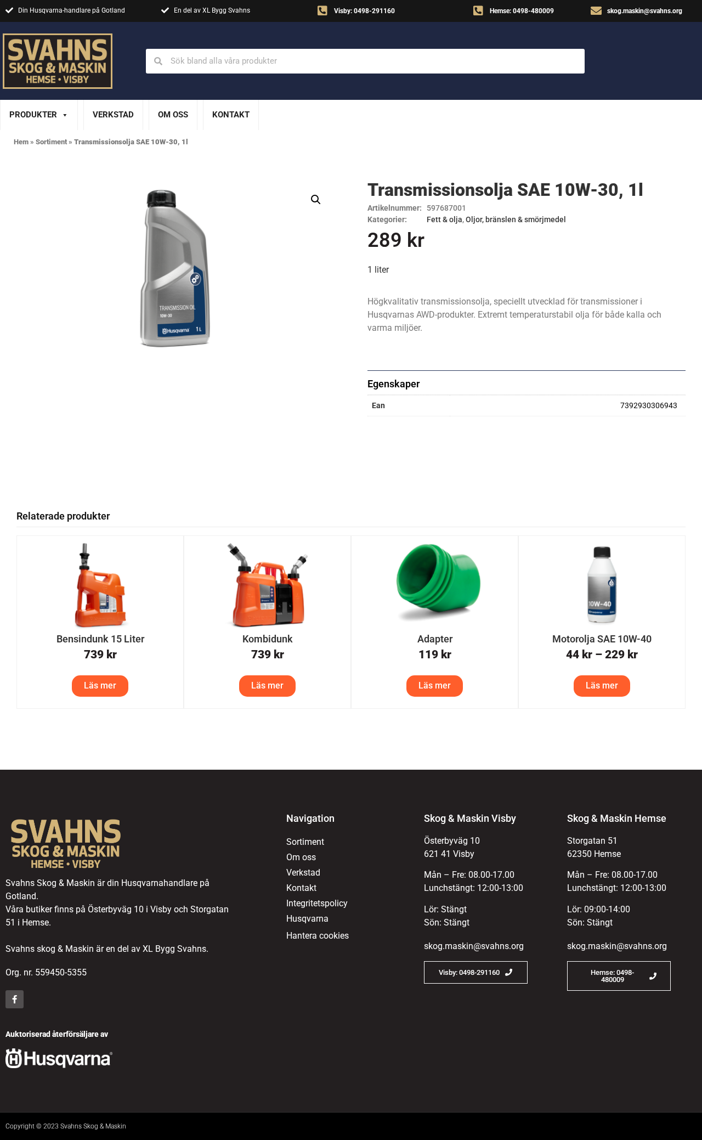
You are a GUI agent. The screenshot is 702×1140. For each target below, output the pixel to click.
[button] (316, 200)
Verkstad (113, 115)
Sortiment (51, 142)
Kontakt (231, 115)
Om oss (173, 115)
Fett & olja (444, 219)
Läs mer (100, 685)
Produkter (33, 115)
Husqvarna (307, 918)
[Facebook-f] (14, 999)
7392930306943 (648, 405)
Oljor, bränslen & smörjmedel (516, 219)
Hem (21, 142)
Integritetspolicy (317, 903)
